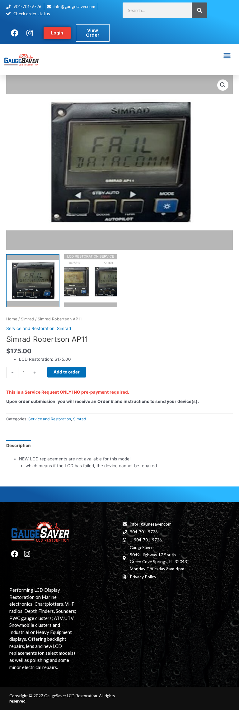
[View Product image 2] (90, 280)
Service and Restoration (30, 328)
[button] (227, 56)
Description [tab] (18, 445)
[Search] (199, 10)
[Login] (57, 33)
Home (11, 319)
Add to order (67, 371)
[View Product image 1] (32, 280)
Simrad (27, 319)
